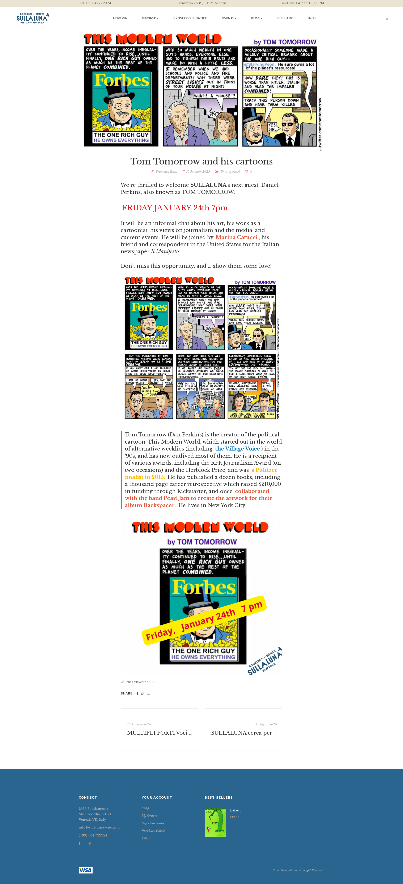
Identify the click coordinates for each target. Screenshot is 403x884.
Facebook (79, 843)
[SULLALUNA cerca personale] (243, 729)
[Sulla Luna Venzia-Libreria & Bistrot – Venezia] (33, 18)
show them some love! (242, 266)
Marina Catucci (237, 237)
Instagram (387, 18)
